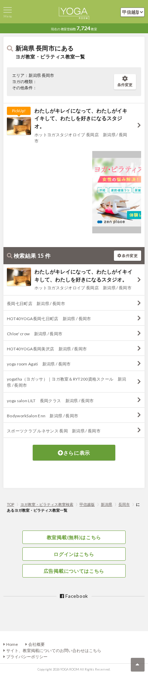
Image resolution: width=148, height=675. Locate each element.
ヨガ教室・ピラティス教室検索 (46, 504)
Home (12, 644)
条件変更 (125, 84)
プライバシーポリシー (26, 656)
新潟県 (106, 504)
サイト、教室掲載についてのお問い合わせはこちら (53, 650)
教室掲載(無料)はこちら (74, 537)
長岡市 (124, 504)
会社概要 (36, 644)
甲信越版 (87, 504)
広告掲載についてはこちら (74, 571)
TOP (10, 504)
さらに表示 (77, 453)
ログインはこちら (74, 554)
